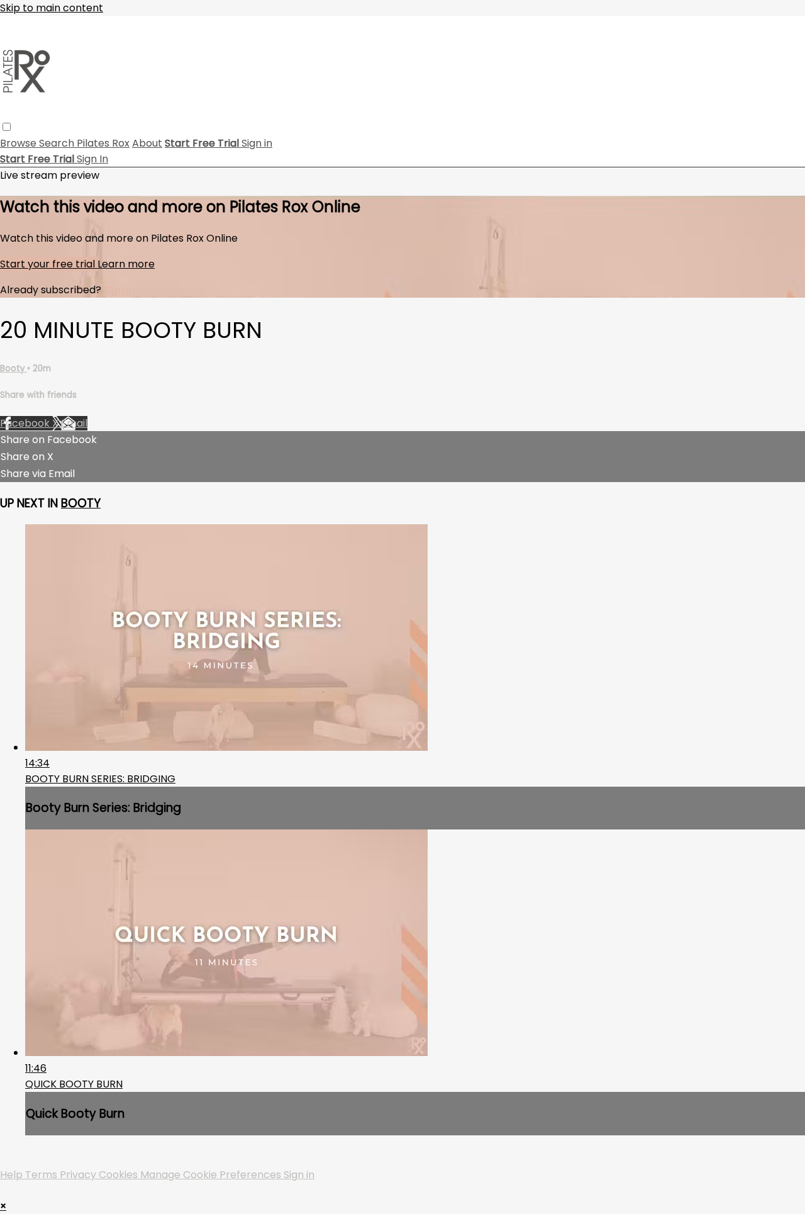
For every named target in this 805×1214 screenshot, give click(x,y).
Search (58, 143)
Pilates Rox (103, 143)
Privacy (79, 1174)
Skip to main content (51, 8)
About (147, 143)
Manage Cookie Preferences (212, 1174)
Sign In (92, 159)
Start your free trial (48, 264)
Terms (42, 1174)
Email (74, 423)
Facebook (26, 423)
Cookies (119, 1174)
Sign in (257, 143)
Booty (13, 368)
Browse (19, 143)
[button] (7, 127)
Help (12, 1174)
